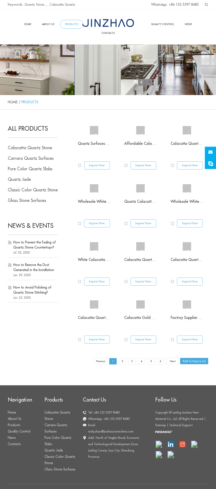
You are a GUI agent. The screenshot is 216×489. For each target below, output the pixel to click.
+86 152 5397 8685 (184, 4)
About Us (48, 24)
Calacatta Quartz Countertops (149, 260)
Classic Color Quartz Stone (33, 190)
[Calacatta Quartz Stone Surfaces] (187, 246)
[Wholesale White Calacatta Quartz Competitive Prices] (94, 188)
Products (71, 24)
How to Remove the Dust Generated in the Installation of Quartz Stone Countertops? (33, 268)
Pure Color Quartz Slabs (30, 169)
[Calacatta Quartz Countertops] (140, 246)
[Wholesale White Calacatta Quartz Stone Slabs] (187, 188)
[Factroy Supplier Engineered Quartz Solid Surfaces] (187, 304)
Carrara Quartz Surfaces (31, 158)
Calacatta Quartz (62, 4)
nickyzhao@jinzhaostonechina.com (111, 431)
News (188, 24)
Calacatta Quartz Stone (30, 148)
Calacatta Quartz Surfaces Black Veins (110, 318)
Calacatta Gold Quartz (143, 318)
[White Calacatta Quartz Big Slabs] (94, 246)
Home (27, 24)
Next (173, 361)
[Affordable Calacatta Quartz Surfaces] (140, 130)
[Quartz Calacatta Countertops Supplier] (140, 188)
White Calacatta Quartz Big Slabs (106, 260)
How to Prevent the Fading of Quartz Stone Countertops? (34, 245)
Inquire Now (97, 165)
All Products (28, 129)
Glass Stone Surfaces (27, 200)
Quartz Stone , (35, 4)
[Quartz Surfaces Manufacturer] (94, 130)
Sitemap (160, 425)
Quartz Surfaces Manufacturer (103, 143)
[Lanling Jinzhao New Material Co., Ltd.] (108, 23)
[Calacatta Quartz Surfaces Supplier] (187, 130)
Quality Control (162, 24)
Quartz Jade (19, 179)
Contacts (108, 33)
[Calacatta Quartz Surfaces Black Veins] (94, 304)
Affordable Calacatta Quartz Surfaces (156, 143)
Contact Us (94, 399)
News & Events (30, 226)
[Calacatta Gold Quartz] (140, 304)
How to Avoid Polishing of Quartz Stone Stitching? (32, 290)
